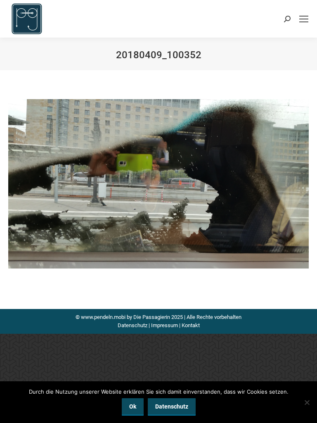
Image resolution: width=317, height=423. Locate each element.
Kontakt (191, 325)
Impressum (164, 325)
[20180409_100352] (158, 184)
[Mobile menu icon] (304, 19)
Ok (132, 406)
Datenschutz (132, 325)
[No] (307, 402)
